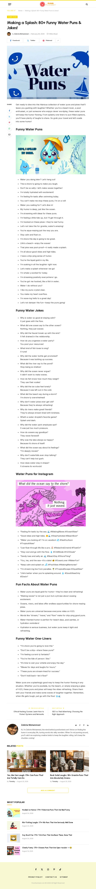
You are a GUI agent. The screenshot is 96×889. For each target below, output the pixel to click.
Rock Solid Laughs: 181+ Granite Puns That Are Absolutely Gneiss (69, 776)
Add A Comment (48, 790)
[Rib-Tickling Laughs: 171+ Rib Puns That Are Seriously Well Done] (13, 825)
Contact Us (51, 877)
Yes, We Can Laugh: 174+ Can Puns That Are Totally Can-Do (25, 776)
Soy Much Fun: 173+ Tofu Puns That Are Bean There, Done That (47, 835)
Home (20, 11)
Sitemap (64, 877)
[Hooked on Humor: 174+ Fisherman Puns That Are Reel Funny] (13, 812)
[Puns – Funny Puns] (48, 4)
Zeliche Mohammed (21, 34)
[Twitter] (9, 116)
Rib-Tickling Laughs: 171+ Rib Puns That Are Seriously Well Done (47, 822)
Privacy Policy (35, 877)
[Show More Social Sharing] (58, 40)
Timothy (12, 781)
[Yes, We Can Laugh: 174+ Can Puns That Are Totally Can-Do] (26, 761)
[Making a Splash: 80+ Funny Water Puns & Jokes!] (48, 72)
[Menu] (9, 4)
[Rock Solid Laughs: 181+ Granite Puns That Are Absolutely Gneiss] (69, 761)
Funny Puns (12, 17)
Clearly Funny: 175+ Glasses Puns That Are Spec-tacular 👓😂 (47, 848)
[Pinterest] (9, 122)
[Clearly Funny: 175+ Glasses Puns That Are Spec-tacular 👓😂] (13, 850)
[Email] (9, 134)
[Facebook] (9, 110)
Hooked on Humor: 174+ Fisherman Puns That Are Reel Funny (46, 810)
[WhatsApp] (9, 128)
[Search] (86, 4)
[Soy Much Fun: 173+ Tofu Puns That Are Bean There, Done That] (13, 838)
